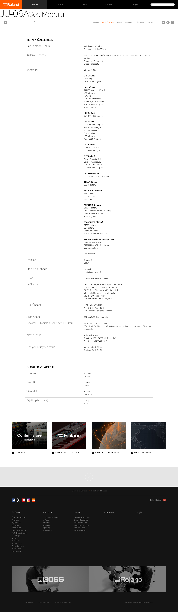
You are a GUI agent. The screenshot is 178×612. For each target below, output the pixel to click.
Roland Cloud (17, 543)
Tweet (163, 22)
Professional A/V (18, 546)
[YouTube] (23, 501)
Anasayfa (5, 22)
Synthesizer (16, 523)
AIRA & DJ (15, 541)
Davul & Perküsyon (19, 530)
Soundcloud (47, 530)
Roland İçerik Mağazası (99, 491)
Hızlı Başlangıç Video (81, 525)
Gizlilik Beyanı (30, 602)
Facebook (168, 22)
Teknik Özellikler (108, 22)
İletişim (135, 5)
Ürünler (16, 512)
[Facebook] (13, 501)
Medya (119, 22)
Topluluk (60, 5)
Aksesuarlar (129, 22)
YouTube (46, 520)
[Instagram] (28, 501)
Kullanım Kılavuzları (81, 520)
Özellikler (95, 22)
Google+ (172, 22)
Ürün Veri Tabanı (79, 528)
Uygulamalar (16, 551)
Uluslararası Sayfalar (79, 491)
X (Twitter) (46, 528)
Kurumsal (109, 5)
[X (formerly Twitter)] (18, 501)
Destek (84, 5)
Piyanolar (15, 520)
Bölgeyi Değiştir (156, 500)
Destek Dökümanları (81, 523)
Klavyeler (15, 525)
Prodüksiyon (16, 536)
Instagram (46, 525)
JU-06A (30, 22)
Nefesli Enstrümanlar (19, 533)
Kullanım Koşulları (44, 602)
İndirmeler (140, 22)
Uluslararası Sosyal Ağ (51, 517)
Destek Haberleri (80, 530)
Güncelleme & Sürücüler (82, 517)
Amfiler (14, 538)
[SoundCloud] (33, 501)
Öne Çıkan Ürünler (19, 517)
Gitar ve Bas (16, 528)
